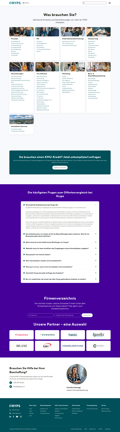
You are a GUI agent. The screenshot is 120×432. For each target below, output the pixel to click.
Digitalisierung (41, 86)
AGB (85, 429)
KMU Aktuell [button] (76, 405)
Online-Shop (40, 102)
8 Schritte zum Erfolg (92, 409)
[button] (110, 3)
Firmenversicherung (17, 86)
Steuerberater (15, 53)
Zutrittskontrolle (93, 98)
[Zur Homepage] (15, 3)
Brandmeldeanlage (93, 80)
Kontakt (31, 413)
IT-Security (40, 96)
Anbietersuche (44, 409)
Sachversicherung (16, 96)
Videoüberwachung (94, 92)
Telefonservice (92, 55)
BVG (12, 82)
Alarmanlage (91, 78)
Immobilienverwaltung (17, 131)
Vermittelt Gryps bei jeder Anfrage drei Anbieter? (45, 273)
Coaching (39, 41)
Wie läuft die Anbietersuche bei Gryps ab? (42, 205)
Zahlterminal (91, 94)
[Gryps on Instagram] (21, 416)
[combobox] (94, 3)
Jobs (30, 415)
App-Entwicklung (42, 76)
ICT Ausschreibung (42, 94)
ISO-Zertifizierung (67, 43)
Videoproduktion (67, 88)
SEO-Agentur (66, 80)
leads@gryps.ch (19, 387)
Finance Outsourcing (17, 43)
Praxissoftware (41, 104)
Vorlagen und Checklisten (61, 409)
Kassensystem (92, 86)
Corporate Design (93, 45)
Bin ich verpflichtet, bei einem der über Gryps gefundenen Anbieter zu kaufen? (56, 279)
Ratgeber (57, 415)
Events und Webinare (77, 411)
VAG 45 (100, 429)
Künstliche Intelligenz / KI (44, 100)
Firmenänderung (16, 45)
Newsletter (75, 413)
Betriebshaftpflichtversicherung (20, 80)
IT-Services (40, 98)
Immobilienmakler (16, 129)
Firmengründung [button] (92, 405)
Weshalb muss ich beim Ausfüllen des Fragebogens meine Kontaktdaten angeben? (57, 248)
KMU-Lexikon (58, 418)
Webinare (57, 411)
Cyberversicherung (16, 84)
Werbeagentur (66, 92)
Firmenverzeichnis (45, 413)
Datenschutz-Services (68, 41)
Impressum (108, 429)
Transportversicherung (17, 100)
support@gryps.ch (16, 413)
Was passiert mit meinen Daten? (38, 255)
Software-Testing (42, 108)
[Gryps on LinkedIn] (10, 416)
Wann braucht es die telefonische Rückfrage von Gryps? (47, 242)
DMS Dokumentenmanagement (46, 88)
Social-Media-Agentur (68, 82)
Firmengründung (16, 47)
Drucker (90, 82)
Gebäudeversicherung (17, 88)
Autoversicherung (16, 76)
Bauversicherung (16, 78)
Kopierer (90, 88)
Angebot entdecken (60, 167)
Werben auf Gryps (106, 411)
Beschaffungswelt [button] (45, 405)
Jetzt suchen (87, 315)
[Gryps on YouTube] (17, 416)
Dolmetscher (92, 47)
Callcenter (91, 43)
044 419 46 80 (18, 383)
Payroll (39, 51)
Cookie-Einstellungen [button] (76, 429)
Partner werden (105, 409)
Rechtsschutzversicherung (18, 94)
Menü (27, 3)
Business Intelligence (43, 80)
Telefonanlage (92, 90)
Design (64, 76)
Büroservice (91, 41)
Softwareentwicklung (43, 106)
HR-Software (40, 47)
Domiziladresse (15, 41)
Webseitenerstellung (43, 110)
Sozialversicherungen (17, 98)
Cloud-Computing (42, 82)
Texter (64, 86)
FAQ (30, 409)
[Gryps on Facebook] (13, 416)
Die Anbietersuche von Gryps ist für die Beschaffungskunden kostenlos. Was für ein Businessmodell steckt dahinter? (57, 235)
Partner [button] (103, 405)
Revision (13, 51)
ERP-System (40, 92)
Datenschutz (92, 429)
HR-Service (40, 45)
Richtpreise (43, 411)
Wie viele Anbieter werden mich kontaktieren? (43, 261)
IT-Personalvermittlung (43, 49)
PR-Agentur (91, 53)
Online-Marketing (67, 78)
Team (30, 411)
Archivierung (40, 78)
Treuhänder (14, 55)
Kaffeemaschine (92, 84)
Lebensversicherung (17, 92)
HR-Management (42, 43)
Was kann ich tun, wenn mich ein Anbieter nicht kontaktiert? (49, 267)
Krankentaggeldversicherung (19, 90)
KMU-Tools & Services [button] (61, 405)
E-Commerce (41, 90)
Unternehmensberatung (69, 45)
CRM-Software (41, 84)
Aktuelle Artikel (76, 409)
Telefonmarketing (67, 84)
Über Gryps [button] (32, 405)
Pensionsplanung (16, 49)
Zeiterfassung (92, 96)
